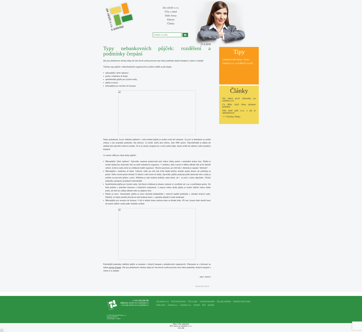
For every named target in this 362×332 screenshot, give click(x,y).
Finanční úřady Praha (241, 301)
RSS (204, 305)
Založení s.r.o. (228, 63)
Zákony (171, 19)
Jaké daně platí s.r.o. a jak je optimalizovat (239, 111)
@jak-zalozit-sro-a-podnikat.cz (134, 303)
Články (170, 23)
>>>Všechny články (231, 116)
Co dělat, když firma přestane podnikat (239, 105)
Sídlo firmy (171, 15)
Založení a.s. (173, 305)
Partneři (197, 305)
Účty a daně (171, 11)
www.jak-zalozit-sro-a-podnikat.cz (135, 305)
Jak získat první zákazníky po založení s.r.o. (239, 99)
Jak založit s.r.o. (170, 7)
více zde (181, 328)
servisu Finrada (115, 267)
